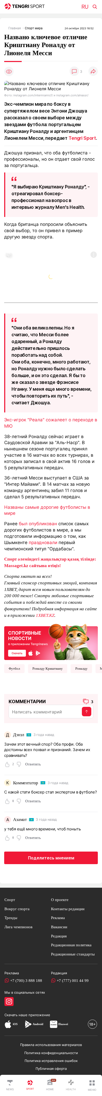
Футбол (14, 668)
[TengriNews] (10, 1086)
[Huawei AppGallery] (53, 1024)
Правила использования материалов (51, 1045)
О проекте (60, 899)
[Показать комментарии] (74, 71)
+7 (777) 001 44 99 (73, 980)
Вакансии (59, 927)
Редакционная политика (71, 945)
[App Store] (8, 1024)
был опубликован (38, 523)
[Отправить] (86, 711)
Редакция (59, 936)
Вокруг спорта (17, 909)
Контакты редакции (67, 909)
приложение (39, 1015)
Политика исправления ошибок (51, 1061)
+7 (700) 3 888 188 (26, 980)
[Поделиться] (93, 71)
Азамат (20, 819)
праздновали (43, 542)
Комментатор (25, 782)
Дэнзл (18, 734)
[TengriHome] (50, 1085)
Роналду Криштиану (47, 668)
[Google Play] (28, 1024)
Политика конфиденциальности (51, 1053)
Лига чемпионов (18, 927)
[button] (92, 1085)
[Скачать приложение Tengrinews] (51, 641)
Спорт (9, 899)
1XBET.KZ (45, 615)
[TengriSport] (30, 1086)
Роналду (81, 668)
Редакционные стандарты (73, 954)
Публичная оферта (51, 1068)
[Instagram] (9, 1001)
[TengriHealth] (71, 1085)
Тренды (10, 917)
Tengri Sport (82, 138)
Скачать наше (16, 1015)
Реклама (58, 917)
